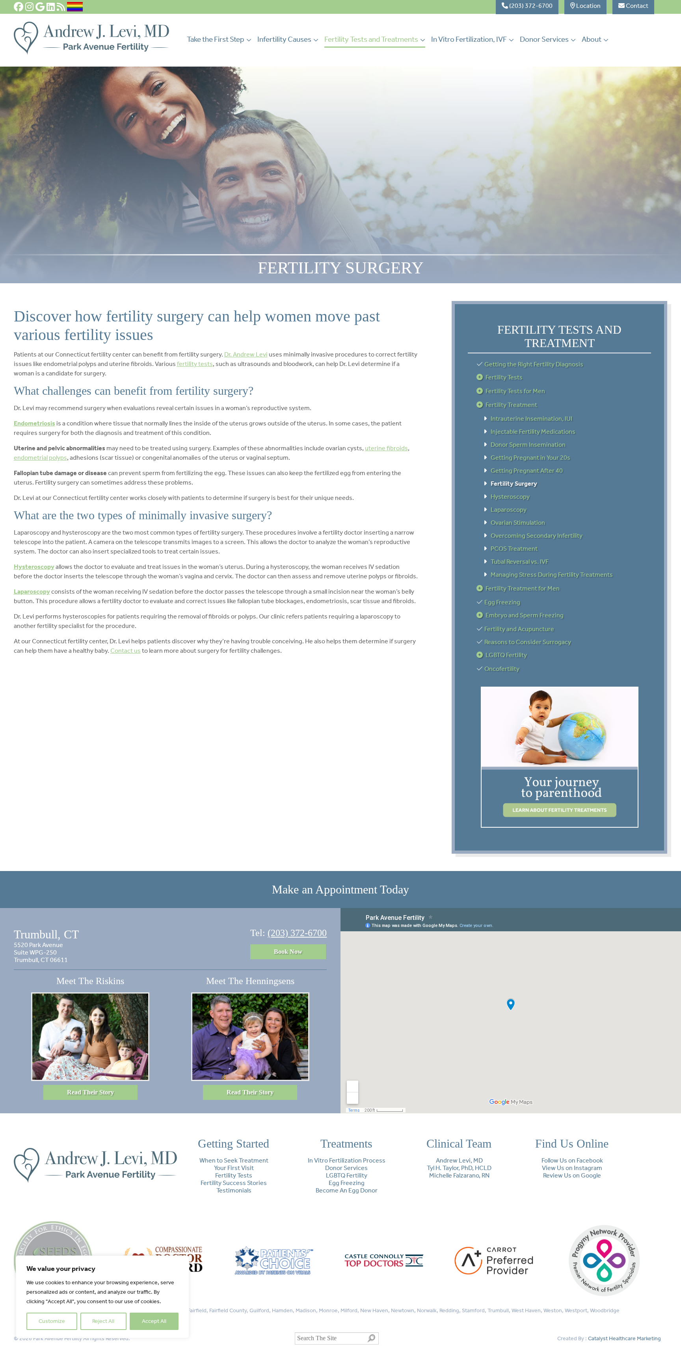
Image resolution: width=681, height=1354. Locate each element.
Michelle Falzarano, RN (459, 1175)
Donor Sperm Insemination (528, 444)
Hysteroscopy (510, 496)
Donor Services (544, 39)
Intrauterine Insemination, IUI (531, 418)
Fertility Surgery (514, 483)
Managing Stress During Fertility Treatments (552, 574)
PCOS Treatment (514, 548)
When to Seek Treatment (233, 1160)
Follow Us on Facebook (572, 1160)
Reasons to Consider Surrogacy (527, 642)
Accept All (154, 1321)
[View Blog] (61, 6)
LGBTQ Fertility (506, 655)
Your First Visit (234, 1168)
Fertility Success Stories (234, 1183)
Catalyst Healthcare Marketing (624, 1338)
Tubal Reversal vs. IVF (520, 561)
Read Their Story (90, 1092)
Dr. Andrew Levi (246, 354)
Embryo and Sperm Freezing (525, 615)
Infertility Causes (284, 39)
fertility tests (195, 364)
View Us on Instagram (572, 1168)
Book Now (288, 951)
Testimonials (233, 1190)
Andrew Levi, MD (459, 1160)
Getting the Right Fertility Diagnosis (533, 364)
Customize (52, 1321)
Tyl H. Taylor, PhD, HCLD (459, 1168)
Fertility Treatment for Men (523, 588)
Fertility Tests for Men (515, 391)
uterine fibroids (386, 448)
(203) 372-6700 (297, 933)
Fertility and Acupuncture (519, 629)
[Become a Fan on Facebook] (18, 6)
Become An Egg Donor (347, 1190)
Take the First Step (215, 39)
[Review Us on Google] (40, 6)
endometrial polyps (40, 457)
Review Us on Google (572, 1175)
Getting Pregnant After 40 (527, 470)
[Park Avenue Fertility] (91, 52)
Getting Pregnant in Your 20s (530, 457)
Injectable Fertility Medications (533, 431)
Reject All (103, 1321)
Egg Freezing (502, 602)
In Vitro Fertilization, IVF (469, 39)
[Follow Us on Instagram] (29, 6)
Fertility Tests (504, 377)
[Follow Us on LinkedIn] (51, 6)
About (591, 39)
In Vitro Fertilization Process (346, 1160)
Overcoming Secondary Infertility (536, 535)
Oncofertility (501, 668)
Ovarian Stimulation (518, 522)
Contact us (125, 650)
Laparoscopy (509, 509)
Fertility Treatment (511, 405)
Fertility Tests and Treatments (371, 39)
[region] (102, 1297)
